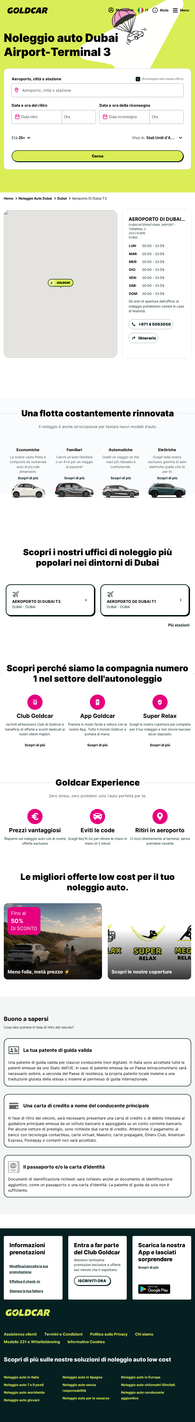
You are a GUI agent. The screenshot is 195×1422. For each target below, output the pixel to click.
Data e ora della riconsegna (124, 105)
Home (8, 198)
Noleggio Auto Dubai (35, 198)
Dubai (62, 198)
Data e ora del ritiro (29, 105)
